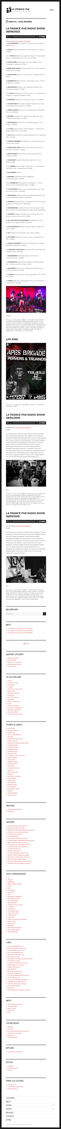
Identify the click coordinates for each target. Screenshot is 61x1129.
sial (11, 504)
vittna (22, 599)
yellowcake (30, 331)
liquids (27, 327)
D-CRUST (10, 687)
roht (15, 598)
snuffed (31, 329)
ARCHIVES (26, 404)
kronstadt (24, 500)
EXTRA (8, 1119)
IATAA (9, 894)
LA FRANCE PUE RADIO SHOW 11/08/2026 (20, 628)
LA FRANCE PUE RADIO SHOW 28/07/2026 (20, 630)
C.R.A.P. (10, 681)
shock (7, 504)
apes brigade (17, 321)
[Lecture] (8, 36)
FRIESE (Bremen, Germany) (16, 965)
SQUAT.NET (11, 988)
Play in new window (17, 41)
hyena (33, 593)
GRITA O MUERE (12, 757)
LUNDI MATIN (12, 915)
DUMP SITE (11, 695)
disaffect (9, 324)
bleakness (24, 321)
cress (19, 323)
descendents (34, 323)
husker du (23, 326)
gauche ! (42, 497)
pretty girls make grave (31, 596)
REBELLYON (11, 923)
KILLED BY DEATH (13, 697)
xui (25, 331)
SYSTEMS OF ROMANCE (15, 708)
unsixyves (20, 504)
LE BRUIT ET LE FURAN (14, 662)
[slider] (43, 36)
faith (21, 324)
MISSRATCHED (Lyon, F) (15, 851)
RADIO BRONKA (12, 1006)
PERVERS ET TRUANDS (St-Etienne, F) (19, 857)
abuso (29, 493)
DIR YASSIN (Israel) (13, 836)
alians (30, 590)
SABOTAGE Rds (12, 784)
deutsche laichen (30, 497)
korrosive (9, 594)
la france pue (20, 9)
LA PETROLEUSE (12, 1068)
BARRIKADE (11, 882)
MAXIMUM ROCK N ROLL (15, 809)
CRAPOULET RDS (13, 747)
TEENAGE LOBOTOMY (14, 710)
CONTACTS (10, 1116)
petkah (12, 329)
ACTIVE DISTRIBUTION (14, 734)
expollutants (16, 324)
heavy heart (16, 326)
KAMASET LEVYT (12, 764)
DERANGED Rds (12, 751)
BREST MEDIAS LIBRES (14, 884)
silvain (10, 320)
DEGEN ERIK (11, 691)
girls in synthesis (37, 324)
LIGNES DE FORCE (13, 913)
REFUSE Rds (11, 780)
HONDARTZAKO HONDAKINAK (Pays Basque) (21, 840)
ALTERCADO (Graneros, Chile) (16, 828)
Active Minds (40, 320)
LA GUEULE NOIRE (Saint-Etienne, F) (18, 975)
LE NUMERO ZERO (13, 911)
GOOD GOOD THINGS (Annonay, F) (18, 838)
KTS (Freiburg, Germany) (15, 971)
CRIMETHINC (11, 890)
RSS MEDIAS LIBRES (14, 930)
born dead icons (31, 321)
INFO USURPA (12, 660)
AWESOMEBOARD (13, 658)
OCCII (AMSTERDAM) (14, 986)
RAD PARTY (11, 811)
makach (8, 596)
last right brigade (17, 594)
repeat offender (23, 329)
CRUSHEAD (11, 685)
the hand (14, 504)
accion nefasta (32, 320)
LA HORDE (11, 907)
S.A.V (9, 1012)
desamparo (27, 323)
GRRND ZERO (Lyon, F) (14, 967)
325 (9, 877)
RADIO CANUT (12, 1008)
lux (41, 594)
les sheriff (27, 594)
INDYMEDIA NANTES (14, 898)
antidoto (8, 495)
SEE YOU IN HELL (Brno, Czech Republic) (20, 861)
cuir (22, 323)
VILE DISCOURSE (13, 712)
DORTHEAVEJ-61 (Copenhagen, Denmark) (20, 958)
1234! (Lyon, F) (12, 1084)
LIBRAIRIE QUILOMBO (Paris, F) (17, 981)
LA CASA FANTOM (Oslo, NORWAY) (18, 846)
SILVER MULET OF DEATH (15, 1051)
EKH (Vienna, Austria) (14, 961)
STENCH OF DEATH (13, 706)
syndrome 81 (9, 331)
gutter (8, 498)
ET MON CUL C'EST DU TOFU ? (17, 755)
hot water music (26, 593)
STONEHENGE (12, 786)
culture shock (41, 591)
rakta (28, 503)
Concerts (32, 404)
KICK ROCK (11, 766)
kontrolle (17, 500)
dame (7, 593)
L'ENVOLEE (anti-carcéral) (15, 905)
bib (15, 497)
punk (16, 329)
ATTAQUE (10, 880)
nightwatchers (10, 503)
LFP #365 (12, 339)
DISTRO (9, 1105)
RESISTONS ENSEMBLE (15, 927)
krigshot (22, 327)
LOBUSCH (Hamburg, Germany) (17, 983)
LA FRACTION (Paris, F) (14, 849)
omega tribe (18, 503)
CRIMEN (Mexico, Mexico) (15, 834)
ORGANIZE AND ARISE (14, 664)
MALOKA (10, 770)
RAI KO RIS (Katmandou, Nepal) (17, 859)
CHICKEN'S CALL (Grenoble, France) (18, 832)
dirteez (41, 323)
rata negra (33, 503)
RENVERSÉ (11, 925)
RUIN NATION (12, 782)
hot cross (18, 593)
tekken (42, 598)
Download (27, 41)
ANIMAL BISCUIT (12, 741)
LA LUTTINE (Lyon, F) (14, 977)
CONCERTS (10, 1098)
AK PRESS (10, 1066)
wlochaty (27, 599)
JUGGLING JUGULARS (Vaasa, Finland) (19, 844)
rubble (20, 598)
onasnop (21, 596)
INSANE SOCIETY (13, 762)
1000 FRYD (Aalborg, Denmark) (17, 948)
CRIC (9, 888)
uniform (8, 599)
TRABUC (10, 791)
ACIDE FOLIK (11, 732)
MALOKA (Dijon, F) (13, 1089)
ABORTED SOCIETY (13, 730)
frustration (27, 324)
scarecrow (25, 598)
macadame (39, 327)
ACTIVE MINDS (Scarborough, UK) (17, 826)
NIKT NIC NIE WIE (13, 772)
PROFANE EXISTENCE (14, 776)
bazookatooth (10, 497)
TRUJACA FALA (12, 795)
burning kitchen (26, 591)
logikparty (41, 500)
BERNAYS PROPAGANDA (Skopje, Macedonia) (21, 830)
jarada (33, 326)
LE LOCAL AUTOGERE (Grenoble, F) (18, 979)
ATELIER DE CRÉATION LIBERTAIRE (18, 743)
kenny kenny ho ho (34, 498)
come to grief (21, 497)
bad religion (37, 495)
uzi (23, 331)
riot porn (41, 503)
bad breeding (29, 495)
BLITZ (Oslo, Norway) (14, 956)
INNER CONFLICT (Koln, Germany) (18, 842)
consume (14, 323)
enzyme (37, 497)
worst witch (26, 504)
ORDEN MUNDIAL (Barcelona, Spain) (18, 855)
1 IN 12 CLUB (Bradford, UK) (15, 946)
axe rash (22, 495)
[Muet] (40, 36)
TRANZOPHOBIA (12, 793)
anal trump (9, 591)
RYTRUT (10, 1070)
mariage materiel (11, 501)
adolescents (9, 321)
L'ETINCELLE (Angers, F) (15, 973)
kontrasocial (10, 500)
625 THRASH (11, 728)
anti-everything (40, 493)
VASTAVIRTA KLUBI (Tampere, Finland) (19, 990)
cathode (34, 591)
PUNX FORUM (12, 666)
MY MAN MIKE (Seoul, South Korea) (18, 853)
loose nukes (33, 327)
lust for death (35, 594)
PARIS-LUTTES (12, 921)
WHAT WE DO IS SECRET (15, 714)
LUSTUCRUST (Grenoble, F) (16, 1086)
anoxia (33, 493)
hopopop (12, 593)
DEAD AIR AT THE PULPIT (15, 689)
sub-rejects (37, 329)
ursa (13, 599)
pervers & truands (11, 406)
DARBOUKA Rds (12, 749)
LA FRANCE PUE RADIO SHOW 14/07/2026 (20, 632)
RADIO (24, 320)
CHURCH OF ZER (13, 683)
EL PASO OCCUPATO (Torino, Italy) (17, 963)
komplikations (39, 593)
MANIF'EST (11, 917)
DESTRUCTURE (12, 753)
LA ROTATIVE (11, 909)
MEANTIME (11, 699)
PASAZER (10, 774)
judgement (39, 326)
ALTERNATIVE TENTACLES (15, 739)
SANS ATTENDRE (13, 932)
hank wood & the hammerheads (19, 498)
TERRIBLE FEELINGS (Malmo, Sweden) (19, 863)
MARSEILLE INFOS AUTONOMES (17, 919)
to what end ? (18, 331)
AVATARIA (10, 1027)
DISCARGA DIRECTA (14, 693)
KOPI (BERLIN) (12, 969)
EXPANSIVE (11, 892)
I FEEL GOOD (11, 759)
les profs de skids (32, 500)
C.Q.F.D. (10, 886)
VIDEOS (9, 1109)
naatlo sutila (37, 501)
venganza (17, 599)
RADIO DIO (11, 1010)
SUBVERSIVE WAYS (13, 789)
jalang (29, 326)
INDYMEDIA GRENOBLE (15, 896)
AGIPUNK (10, 737)
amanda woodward (37, 590)
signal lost (36, 598)
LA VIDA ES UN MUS (13, 768)
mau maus (19, 501)
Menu (52, 10)
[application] (26, 36)
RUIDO (10, 703)
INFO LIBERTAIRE (13, 900)
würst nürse (34, 599)
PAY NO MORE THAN (14, 701)
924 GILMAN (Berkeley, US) (15, 952)
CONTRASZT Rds (12, 745)
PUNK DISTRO (12, 778)
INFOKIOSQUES (12, 902)
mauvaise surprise (28, 501)
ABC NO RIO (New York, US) (16, 954)
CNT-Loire (10, 1029)
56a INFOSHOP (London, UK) (16, 950)
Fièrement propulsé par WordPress (22, 1124)
